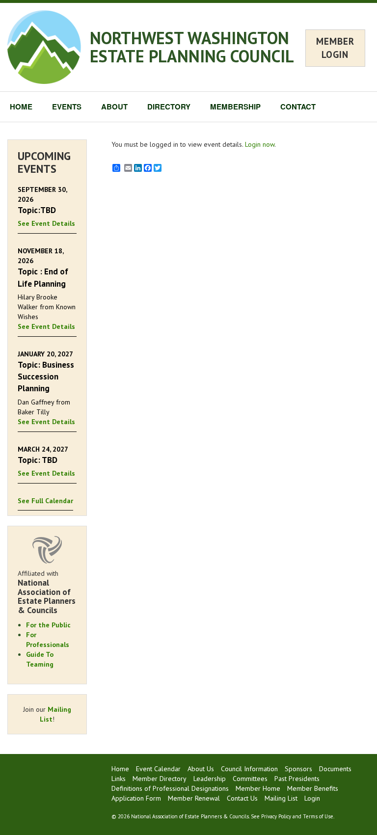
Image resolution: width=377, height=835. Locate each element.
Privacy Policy (276, 816)
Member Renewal (194, 798)
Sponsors (298, 768)
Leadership (209, 778)
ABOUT (114, 106)
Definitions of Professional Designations (170, 788)
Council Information (249, 768)
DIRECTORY (168, 106)
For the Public (48, 624)
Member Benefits (312, 788)
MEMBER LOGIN (335, 47)
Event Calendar (158, 768)
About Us (201, 768)
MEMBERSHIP (235, 106)
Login (312, 798)
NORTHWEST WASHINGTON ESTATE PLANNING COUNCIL (192, 47)
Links (118, 778)
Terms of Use (318, 816)
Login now (259, 144)
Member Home (258, 788)
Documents (335, 768)
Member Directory (160, 778)
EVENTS (66, 106)
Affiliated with (47, 592)
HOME (21, 106)
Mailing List (281, 798)
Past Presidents (297, 778)
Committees (250, 778)
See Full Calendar (45, 500)
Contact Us (242, 798)
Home (120, 768)
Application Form (136, 798)
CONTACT (298, 106)
